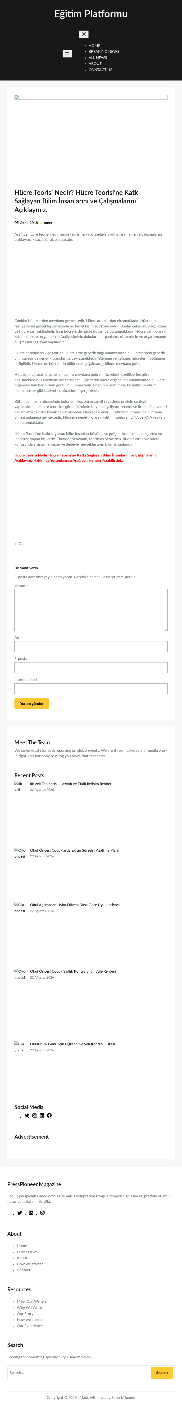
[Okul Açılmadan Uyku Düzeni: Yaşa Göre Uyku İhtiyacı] (20, 935)
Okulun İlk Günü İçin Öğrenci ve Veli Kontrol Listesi (72, 1044)
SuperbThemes (123, 1398)
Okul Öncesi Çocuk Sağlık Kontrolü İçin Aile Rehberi (73, 971)
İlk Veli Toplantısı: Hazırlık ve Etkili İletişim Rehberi (71, 784)
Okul (22, 544)
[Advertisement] (91, 277)
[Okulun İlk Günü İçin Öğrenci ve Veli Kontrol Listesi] (20, 1068)
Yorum (21, 586)
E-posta (20, 659)
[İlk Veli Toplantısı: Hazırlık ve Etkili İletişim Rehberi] (20, 814)
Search (162, 1373)
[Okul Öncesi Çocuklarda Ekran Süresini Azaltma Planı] (20, 875)
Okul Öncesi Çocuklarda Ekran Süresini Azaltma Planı (74, 850)
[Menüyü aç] (67, 54)
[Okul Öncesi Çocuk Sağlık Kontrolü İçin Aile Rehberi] (20, 1005)
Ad (16, 638)
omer (48, 223)
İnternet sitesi (25, 680)
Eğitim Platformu (91, 14)
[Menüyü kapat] (84, 34)
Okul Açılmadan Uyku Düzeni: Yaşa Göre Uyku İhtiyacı (75, 905)
